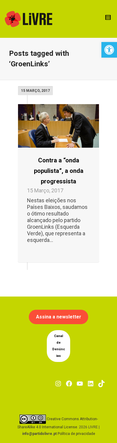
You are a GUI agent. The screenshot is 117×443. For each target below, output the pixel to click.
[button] (109, 50)
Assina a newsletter (58, 317)
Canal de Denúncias (58, 346)
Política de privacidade (76, 434)
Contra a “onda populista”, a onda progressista (58, 171)
